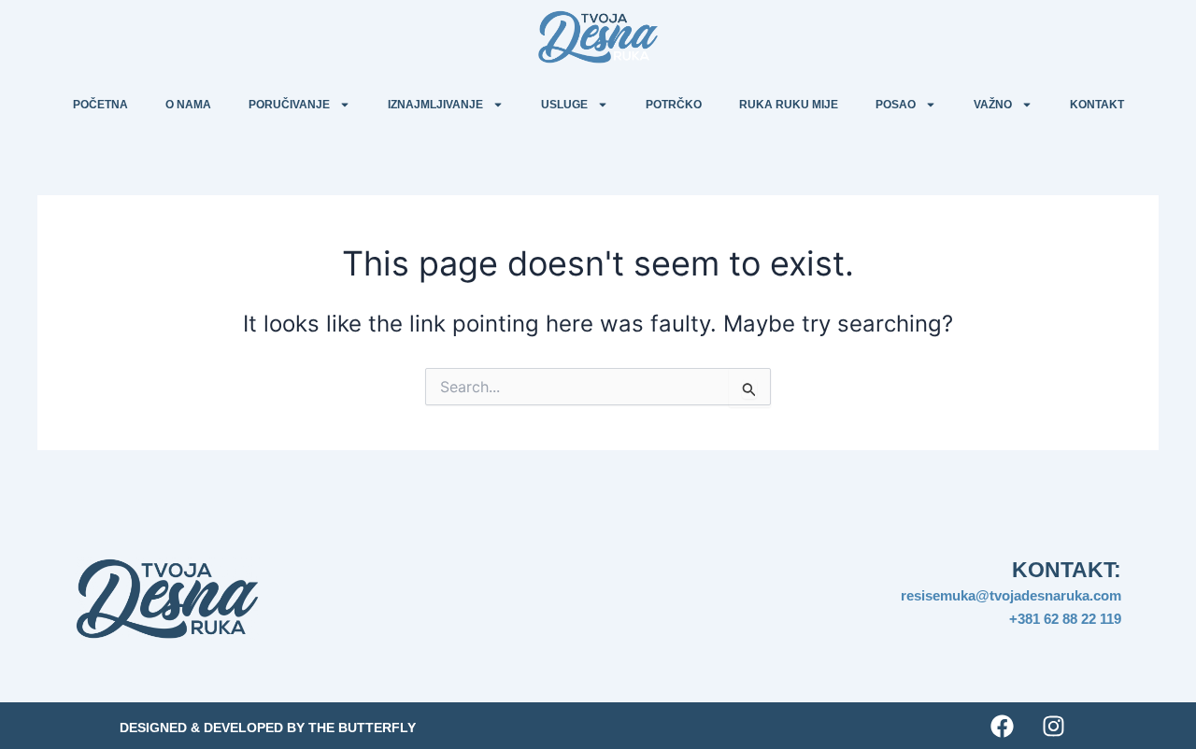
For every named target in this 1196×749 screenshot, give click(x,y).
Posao (896, 104)
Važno (993, 104)
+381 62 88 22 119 (1065, 619)
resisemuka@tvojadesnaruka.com (1011, 595)
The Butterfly (362, 727)
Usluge (564, 104)
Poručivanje (289, 104)
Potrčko (674, 104)
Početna (100, 104)
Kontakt (1097, 104)
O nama (188, 104)
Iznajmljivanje (435, 104)
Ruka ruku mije (788, 104)
